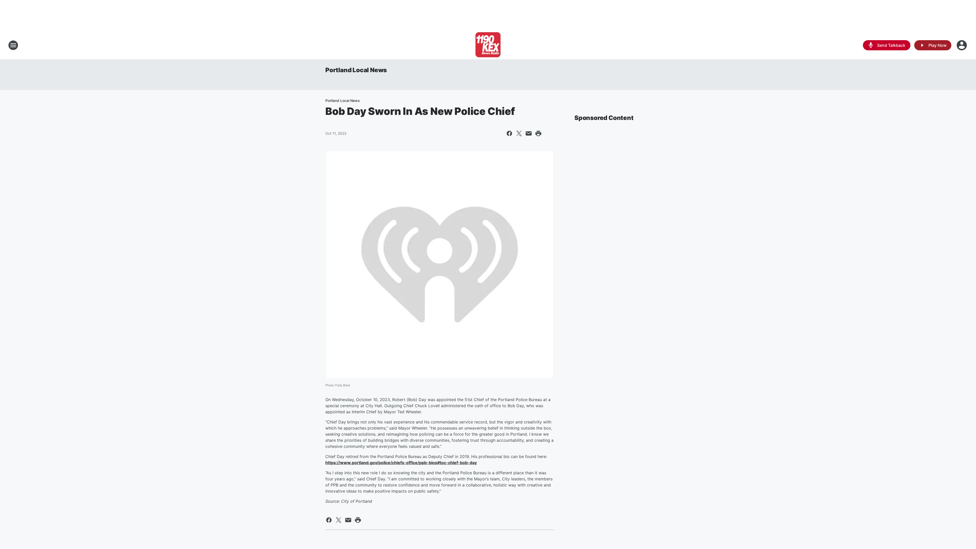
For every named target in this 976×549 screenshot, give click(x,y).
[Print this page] (538, 133)
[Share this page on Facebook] (509, 133)
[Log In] (962, 45)
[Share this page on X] (519, 133)
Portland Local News (356, 70)
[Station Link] (488, 45)
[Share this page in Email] (528, 133)
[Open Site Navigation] (13, 45)
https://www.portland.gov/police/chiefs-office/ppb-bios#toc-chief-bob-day (401, 462)
